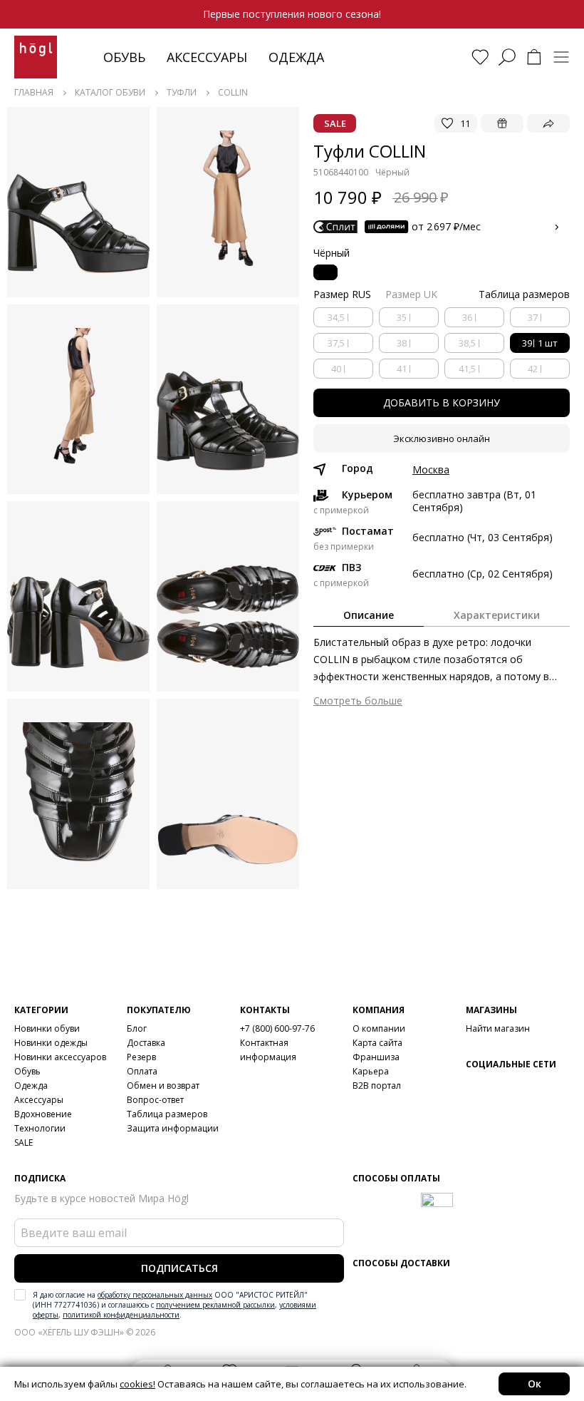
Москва (430, 469)
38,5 (467, 343)
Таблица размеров (167, 1114)
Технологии (40, 1128)
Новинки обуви (47, 1028)
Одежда (296, 57)
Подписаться (179, 1268)
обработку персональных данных (155, 1295)
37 (533, 317)
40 (336, 368)
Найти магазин (498, 1028)
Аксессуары (207, 57)
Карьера (371, 1071)
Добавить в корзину (441, 402)
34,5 (336, 317)
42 (533, 368)
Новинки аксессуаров (60, 1057)
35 (402, 317)
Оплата (142, 1071)
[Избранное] (480, 57)
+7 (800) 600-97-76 (277, 1028)
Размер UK (411, 294)
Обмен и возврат (163, 1085)
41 (402, 368)
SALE (23, 1142)
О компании (379, 1028)
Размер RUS (342, 294)
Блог (137, 1028)
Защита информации (173, 1128)
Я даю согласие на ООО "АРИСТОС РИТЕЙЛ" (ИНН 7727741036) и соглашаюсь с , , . (174, 1305)
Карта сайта (377, 1043)
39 (540, 343)
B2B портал (377, 1085)
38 (402, 343)
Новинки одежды (51, 1043)
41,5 (467, 368)
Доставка (146, 1043)
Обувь (124, 57)
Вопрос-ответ (155, 1100)
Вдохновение (43, 1114)
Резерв (141, 1057)
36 (467, 317)
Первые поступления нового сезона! (292, 14)
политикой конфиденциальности (121, 1315)
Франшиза (376, 1057)
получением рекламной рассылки (215, 1305)
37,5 (336, 343)
